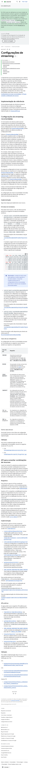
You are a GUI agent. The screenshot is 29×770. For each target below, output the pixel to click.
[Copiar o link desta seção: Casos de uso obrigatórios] (17, 339)
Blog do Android (4, 731)
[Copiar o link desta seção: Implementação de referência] (25, 101)
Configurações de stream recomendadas (11, 94)
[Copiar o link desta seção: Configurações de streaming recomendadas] (14, 119)
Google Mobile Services (6, 752)
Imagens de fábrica (5, 719)
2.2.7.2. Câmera (13, 517)
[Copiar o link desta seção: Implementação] (12, 200)
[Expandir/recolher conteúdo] (9, 60)
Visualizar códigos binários (6, 717)
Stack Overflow (4, 755)
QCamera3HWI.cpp (15, 111)
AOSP (2, 46)
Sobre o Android (4, 762)
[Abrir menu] (2, 1)
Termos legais (20, 762)
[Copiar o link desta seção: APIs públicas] (9, 603)
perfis (20, 367)
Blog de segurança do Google (7, 734)
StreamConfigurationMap (17, 128)
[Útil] (7, 49)
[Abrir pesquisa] (17, 1)
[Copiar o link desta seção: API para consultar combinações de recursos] (11, 462)
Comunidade (12, 762)
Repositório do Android (6, 710)
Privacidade (4, 764)
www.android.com (5, 750)
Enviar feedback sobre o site (14, 764)
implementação (5, 176)
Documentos (7, 46)
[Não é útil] (9, 49)
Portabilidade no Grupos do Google (8, 740)
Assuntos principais (15, 46)
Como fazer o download (6, 715)
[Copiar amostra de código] (27, 254)
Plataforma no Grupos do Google (8, 736)
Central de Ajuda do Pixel (6, 748)
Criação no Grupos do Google (7, 738)
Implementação (23, 488)
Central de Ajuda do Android (7, 746)
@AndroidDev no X (5, 729)
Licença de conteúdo (15, 700)
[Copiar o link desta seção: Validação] (8, 440)
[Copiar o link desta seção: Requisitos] (9, 481)
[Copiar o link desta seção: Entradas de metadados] (16, 207)
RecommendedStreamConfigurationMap (11, 334)
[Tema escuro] (25, 254)
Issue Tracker (4, 757)
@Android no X (4, 727)
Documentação (6, 6)
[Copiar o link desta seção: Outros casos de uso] (14, 430)
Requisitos (3, 713)
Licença (26, 762)
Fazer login (24, 1)
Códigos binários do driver (6, 721)
